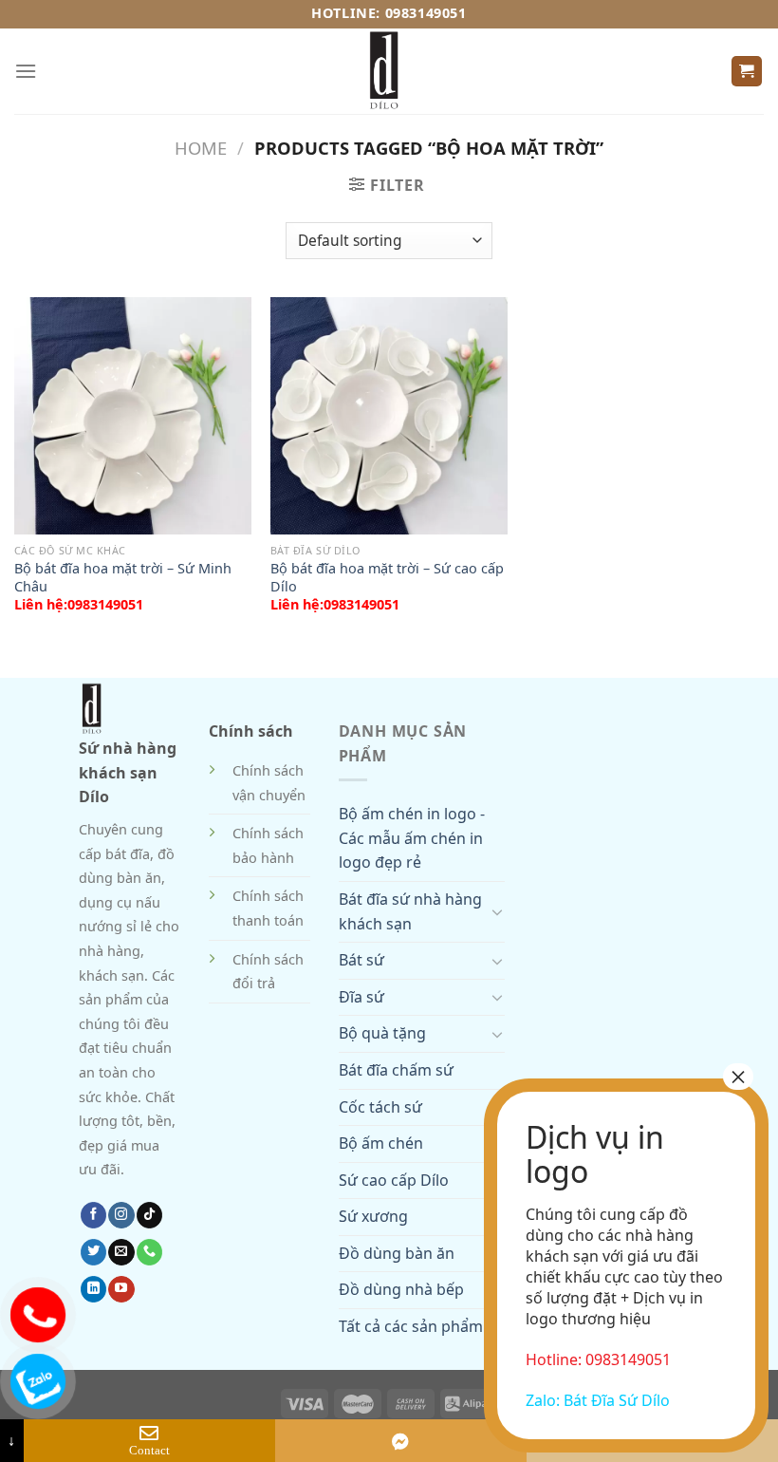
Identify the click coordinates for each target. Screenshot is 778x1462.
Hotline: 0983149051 (388, 13)
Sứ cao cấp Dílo (394, 1180)
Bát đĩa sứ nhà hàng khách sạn (410, 911)
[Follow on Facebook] (93, 1215)
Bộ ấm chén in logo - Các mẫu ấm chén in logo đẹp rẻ (412, 837)
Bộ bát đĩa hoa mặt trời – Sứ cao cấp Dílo (387, 577)
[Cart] (747, 71)
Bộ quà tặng (382, 1032)
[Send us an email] (121, 1252)
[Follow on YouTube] (121, 1289)
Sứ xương (373, 1216)
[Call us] (149, 1252)
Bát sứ (361, 959)
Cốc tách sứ (380, 1106)
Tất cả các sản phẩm (411, 1326)
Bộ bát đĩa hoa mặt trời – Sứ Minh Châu (123, 577)
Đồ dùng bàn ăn (396, 1253)
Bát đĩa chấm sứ (396, 1069)
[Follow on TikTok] (149, 1215)
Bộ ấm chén (381, 1143)
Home (201, 147)
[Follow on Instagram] (121, 1215)
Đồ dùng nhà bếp (401, 1289)
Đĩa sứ (361, 996)
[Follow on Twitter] (93, 1252)
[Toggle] (497, 911)
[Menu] (25, 70)
